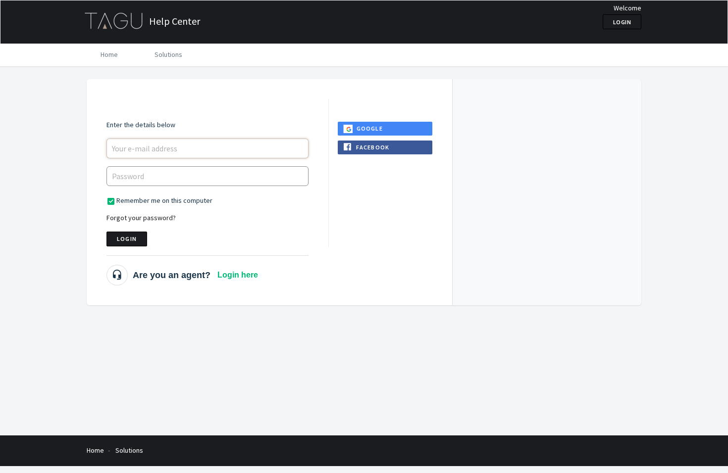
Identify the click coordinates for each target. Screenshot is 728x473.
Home (109, 54)
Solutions (168, 54)
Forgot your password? (141, 217)
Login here (237, 275)
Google (370, 128)
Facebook (373, 147)
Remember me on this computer (164, 200)
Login (127, 238)
